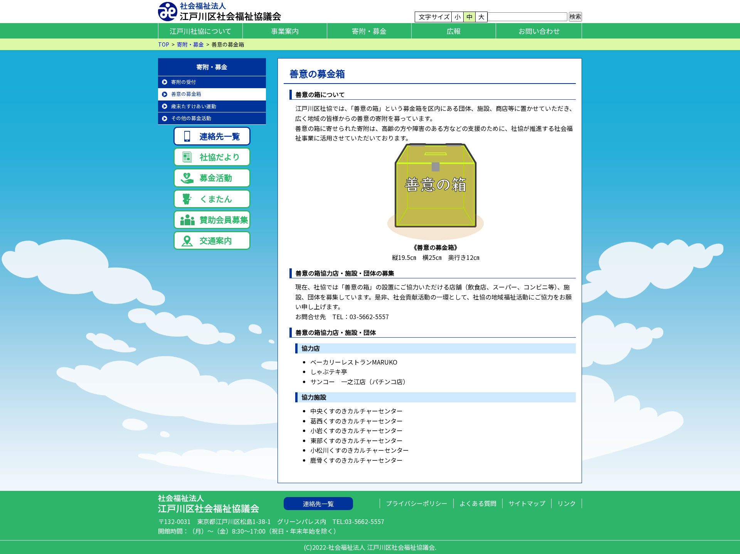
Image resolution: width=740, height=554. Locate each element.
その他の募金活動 (191, 118)
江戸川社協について (201, 31)
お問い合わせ (539, 31)
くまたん (216, 198)
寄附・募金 (369, 31)
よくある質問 (477, 503)
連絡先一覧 (220, 136)
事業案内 (285, 31)
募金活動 (216, 177)
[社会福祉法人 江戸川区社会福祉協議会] (219, 10)
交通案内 (216, 240)
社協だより (220, 156)
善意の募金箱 (186, 93)
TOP (163, 44)
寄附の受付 (183, 81)
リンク (566, 503)
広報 (454, 31)
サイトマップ (526, 503)
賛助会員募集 (224, 219)
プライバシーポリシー (416, 503)
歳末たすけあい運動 (193, 106)
